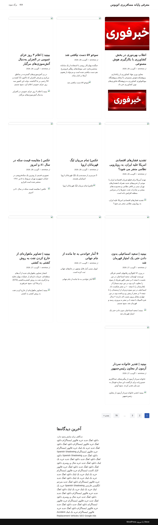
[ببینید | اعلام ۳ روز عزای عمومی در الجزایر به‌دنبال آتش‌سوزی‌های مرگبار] (31, 33)
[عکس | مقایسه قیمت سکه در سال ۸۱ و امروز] (31, 139)
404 (21, 5)
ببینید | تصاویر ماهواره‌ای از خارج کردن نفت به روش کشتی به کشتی (33, 258)
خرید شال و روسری (71, 463)
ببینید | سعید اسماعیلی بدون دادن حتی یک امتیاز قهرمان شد (128, 258)
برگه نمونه (13, 5)
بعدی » (106, 415)
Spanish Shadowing (66, 451)
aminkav (141, 69)
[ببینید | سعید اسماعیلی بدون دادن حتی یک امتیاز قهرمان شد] (127, 232)
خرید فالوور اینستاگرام (72, 440)
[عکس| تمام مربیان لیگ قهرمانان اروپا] (79, 139)
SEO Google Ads (87, 516)
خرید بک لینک (84, 448)
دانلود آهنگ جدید (69, 508)
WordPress (131, 522)
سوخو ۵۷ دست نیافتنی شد (81, 54)
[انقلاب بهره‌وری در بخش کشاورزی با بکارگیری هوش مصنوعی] (127, 33)
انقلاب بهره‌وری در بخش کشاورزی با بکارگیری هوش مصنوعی (129, 59)
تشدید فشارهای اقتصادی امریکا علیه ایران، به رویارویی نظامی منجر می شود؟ (127, 164)
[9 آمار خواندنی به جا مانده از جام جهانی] (79, 232)
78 (116, 415)
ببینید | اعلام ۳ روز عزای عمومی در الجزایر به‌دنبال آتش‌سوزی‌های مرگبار (34, 59)
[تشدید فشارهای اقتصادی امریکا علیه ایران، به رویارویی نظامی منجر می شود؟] (127, 139)
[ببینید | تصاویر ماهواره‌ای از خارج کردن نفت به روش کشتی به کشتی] (31, 232)
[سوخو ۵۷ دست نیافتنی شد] (79, 33)
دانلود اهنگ (67, 444)
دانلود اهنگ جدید (91, 440)
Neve (147, 522)
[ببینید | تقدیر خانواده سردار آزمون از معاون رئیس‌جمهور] (127, 342)
